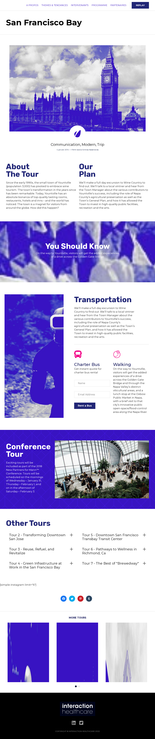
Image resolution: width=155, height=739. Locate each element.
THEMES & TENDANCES (54, 5)
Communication (65, 144)
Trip (100, 144)
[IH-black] (77, 715)
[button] (140, 5)
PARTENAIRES (118, 5)
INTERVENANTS (80, 5)
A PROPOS (32, 5)
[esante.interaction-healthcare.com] (7, 5)
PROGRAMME (99, 5)
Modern (89, 144)
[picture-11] (102, 497)
